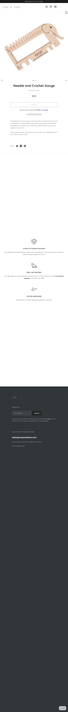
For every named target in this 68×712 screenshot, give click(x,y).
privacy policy (44, 420)
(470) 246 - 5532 (20, 446)
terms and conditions (29, 420)
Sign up (37, 413)
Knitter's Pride (35, 90)
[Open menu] (55, 7)
